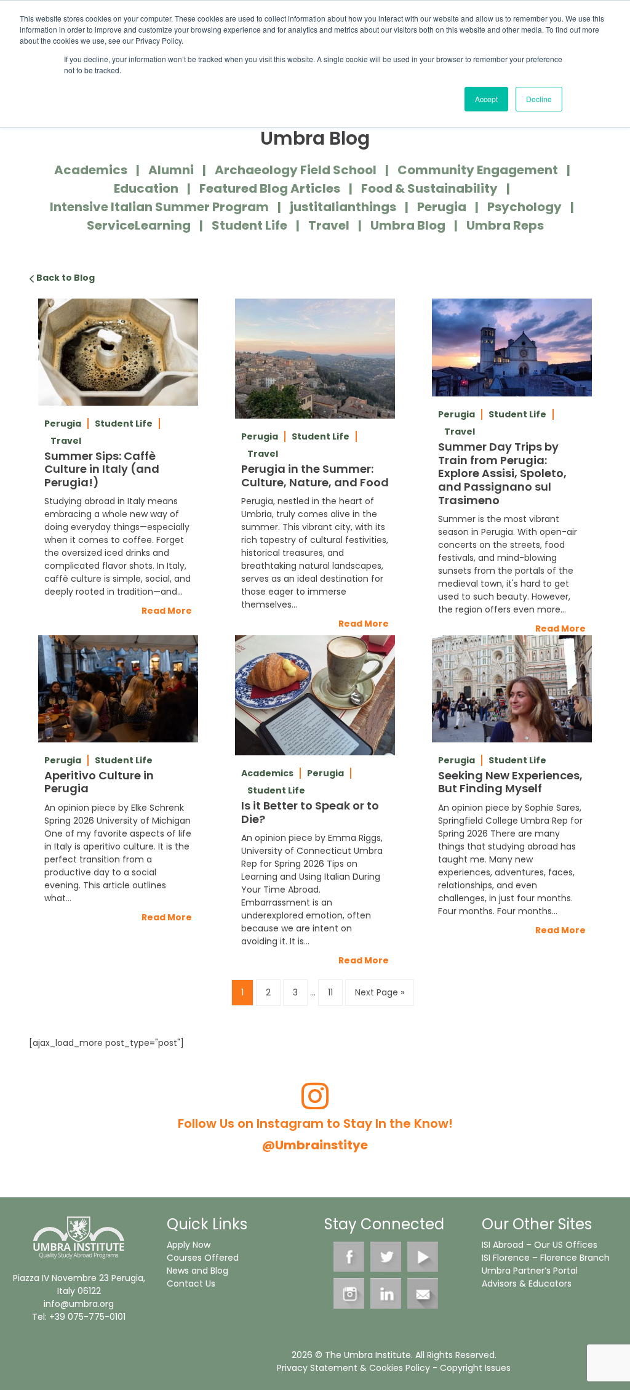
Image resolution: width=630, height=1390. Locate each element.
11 (330, 992)
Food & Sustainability (429, 188)
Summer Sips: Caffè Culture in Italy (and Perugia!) (101, 469)
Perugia (441, 206)
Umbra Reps (505, 225)
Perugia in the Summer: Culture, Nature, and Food (315, 475)
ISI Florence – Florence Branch (546, 1257)
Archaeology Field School (296, 170)
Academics (90, 170)
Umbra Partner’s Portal (530, 1270)
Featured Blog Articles (269, 188)
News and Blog (197, 1270)
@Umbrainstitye (315, 1145)
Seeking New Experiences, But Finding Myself (510, 782)
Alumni (171, 170)
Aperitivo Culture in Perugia (99, 782)
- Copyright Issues (470, 1368)
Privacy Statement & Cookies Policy (353, 1368)
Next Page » (379, 992)
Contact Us (191, 1283)
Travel (328, 225)
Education (146, 188)
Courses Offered (203, 1257)
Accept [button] (486, 99)
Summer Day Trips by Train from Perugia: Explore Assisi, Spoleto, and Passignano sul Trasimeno (502, 473)
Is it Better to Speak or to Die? (310, 812)
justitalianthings (343, 206)
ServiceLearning (139, 225)
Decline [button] (539, 99)
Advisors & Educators (527, 1283)
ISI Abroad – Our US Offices (539, 1245)
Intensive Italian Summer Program (159, 206)
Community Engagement (477, 170)
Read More (167, 611)
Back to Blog (64, 277)
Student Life (249, 225)
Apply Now (188, 1245)
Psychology (524, 206)
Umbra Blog (407, 225)
